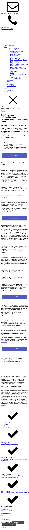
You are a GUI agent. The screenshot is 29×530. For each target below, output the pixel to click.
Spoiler (12, 73)
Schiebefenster (14, 70)
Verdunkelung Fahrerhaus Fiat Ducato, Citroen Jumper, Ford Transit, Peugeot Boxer (18, 76)
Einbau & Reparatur (9, 45)
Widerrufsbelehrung (12, 86)
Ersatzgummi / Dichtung (17, 476)
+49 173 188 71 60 (5, 442)
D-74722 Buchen (5, 427)
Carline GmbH (4, 424)
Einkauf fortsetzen (9, 525)
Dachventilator (14, 55)
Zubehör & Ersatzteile (16, 78)
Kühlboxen (10, 492)
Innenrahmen (4, 492)
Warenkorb (10, 80)
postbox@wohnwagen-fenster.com (9, 444)
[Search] (1, 110)
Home (5, 44)
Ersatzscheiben (14, 61)
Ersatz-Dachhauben (15, 58)
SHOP (5, 47)
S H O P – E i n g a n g (13, 48)
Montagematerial (17, 492)
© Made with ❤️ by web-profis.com (11, 510)
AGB (8, 87)
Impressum (9, 513)
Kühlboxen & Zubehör (16, 67)
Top (2, 515)
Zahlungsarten (10, 84)
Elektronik (13, 57)
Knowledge (10, 90)
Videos (5, 88)
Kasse (8, 81)
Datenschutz (4, 513)
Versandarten (10, 83)
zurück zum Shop (17, 522)
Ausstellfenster (14, 52)
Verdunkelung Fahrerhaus (18, 507)
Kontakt (6, 91)
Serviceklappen (14, 71)
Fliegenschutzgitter (15, 62)
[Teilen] (4, 527)
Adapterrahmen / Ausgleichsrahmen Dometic (17, 50)
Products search (5, 108)
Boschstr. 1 (3, 425)
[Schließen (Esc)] (6, 527)
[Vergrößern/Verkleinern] (1, 527)
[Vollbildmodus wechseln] (3, 527)
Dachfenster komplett (15, 54)
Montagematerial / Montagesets (18, 68)
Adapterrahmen (5, 459)
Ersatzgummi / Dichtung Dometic (18, 60)
